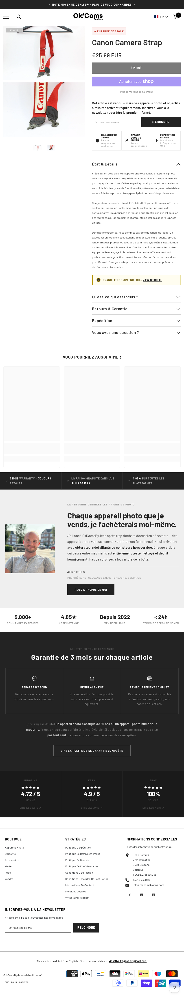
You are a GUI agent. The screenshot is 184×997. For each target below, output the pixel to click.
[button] (161, 17)
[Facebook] (129, 895)
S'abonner (161, 122)
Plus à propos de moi (91, 589)
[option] (37, 148)
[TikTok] (153, 895)
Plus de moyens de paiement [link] (136, 91)
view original (152, 279)
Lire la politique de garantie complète (92, 750)
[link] (32, 451)
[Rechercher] (19, 16)
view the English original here (128, 961)
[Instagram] (141, 895)
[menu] (6, 16)
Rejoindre (86, 927)
